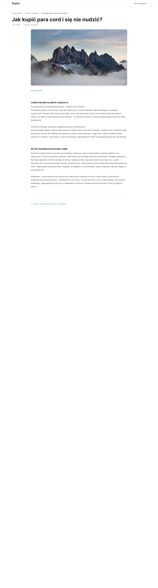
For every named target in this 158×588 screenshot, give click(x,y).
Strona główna (140, 3)
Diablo (16, 3)
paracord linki (36, 90)
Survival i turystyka (32, 13)
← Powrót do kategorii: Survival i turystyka (48, 204)
